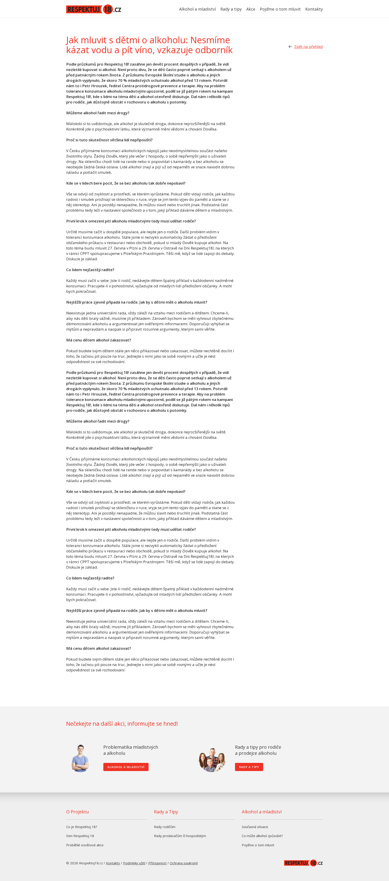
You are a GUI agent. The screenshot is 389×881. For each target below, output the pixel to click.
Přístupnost (157, 863)
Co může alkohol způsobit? (262, 835)
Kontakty (314, 9)
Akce (250, 9)
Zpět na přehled (308, 46)
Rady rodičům (164, 826)
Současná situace (255, 826)
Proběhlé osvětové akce (85, 845)
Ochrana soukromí (184, 863)
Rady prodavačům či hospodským (180, 835)
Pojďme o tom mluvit (280, 9)
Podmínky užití (134, 863)
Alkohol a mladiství (197, 9)
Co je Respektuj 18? (81, 826)
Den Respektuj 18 (80, 835)
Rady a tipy (231, 9)
